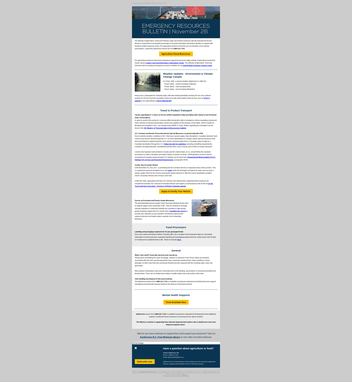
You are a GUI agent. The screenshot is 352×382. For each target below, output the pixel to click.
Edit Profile (185, 376)
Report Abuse (167, 376)
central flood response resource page (197, 66)
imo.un (184, 374)
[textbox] (190, 75)
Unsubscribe (177, 376)
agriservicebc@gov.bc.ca (148, 371)
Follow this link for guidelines (175, 144)
